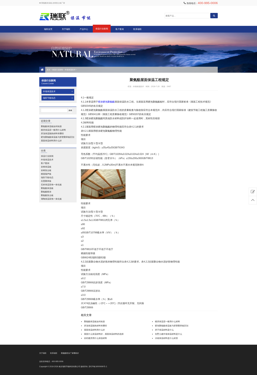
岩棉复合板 (46, 170)
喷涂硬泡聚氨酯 (106, 101)
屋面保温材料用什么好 (51, 140)
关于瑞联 (66, 29)
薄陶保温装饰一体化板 (51, 199)
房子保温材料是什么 (164, 330)
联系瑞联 (137, 29)
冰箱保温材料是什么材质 (166, 338)
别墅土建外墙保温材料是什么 (168, 334)
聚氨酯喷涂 (46, 192)
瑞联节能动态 (58, 98)
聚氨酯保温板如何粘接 (51, 126)
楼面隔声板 (46, 174)
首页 (48, 70)
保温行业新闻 (101, 28)
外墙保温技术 (70, 70)
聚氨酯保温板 (47, 188)
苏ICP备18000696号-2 (98, 366)
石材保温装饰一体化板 (51, 184)
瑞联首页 (48, 29)
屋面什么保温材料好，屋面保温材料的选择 (104, 334)
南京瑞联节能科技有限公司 (69, 16)
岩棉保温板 (46, 167)
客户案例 (119, 29)
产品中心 (84, 29)
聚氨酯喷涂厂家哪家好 (70, 353)
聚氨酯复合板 (47, 195)
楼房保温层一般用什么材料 (53, 130)
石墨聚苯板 (46, 181)
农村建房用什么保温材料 (95, 338)
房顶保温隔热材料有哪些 (52, 133)
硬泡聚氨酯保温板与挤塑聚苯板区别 (57, 137)
